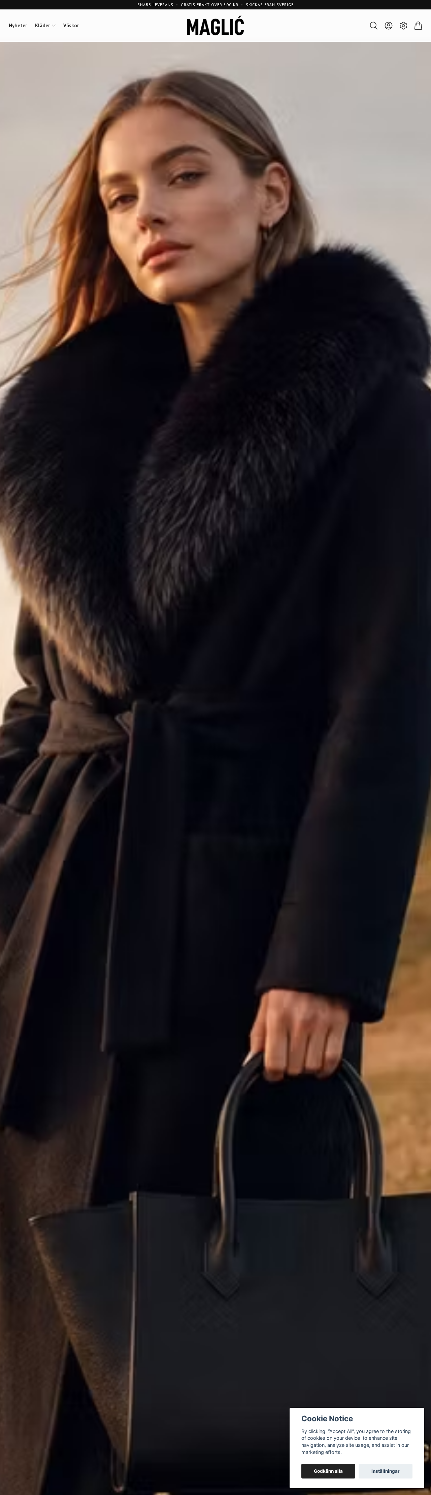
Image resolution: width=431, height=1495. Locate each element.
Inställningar (385, 1471)
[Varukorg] (418, 25)
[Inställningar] (403, 25)
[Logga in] (388, 25)
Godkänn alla (328, 1471)
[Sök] (373, 25)
